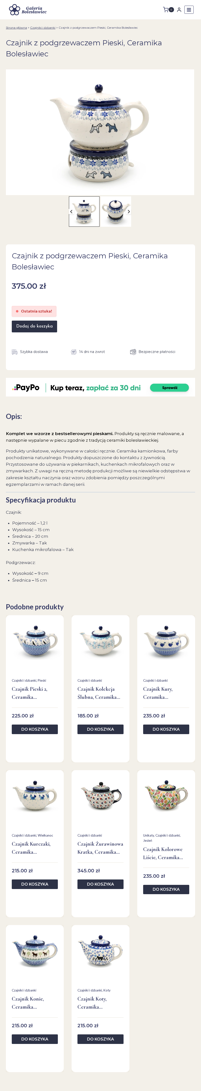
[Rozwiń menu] (189, 10)
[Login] (179, 9)
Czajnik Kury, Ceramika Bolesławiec (158, 693)
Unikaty (148, 835)
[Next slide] (128, 211)
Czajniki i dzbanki (42, 27)
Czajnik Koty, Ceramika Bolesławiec (92, 1003)
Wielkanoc (45, 835)
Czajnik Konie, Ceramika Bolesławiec (28, 1003)
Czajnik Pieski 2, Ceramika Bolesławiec (29, 693)
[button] (84, 211)
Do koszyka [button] (34, 729)
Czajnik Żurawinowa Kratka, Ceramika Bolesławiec (100, 848)
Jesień (147, 840)
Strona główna (16, 27)
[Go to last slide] (71, 211)
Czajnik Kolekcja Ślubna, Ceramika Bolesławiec (97, 693)
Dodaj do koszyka (34, 326)
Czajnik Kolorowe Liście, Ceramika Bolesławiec (163, 854)
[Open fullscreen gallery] (189, 190)
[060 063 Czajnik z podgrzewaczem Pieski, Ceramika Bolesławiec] (100, 132)
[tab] (98, 190)
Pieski (42, 680)
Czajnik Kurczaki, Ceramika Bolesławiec (31, 848)
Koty (107, 990)
